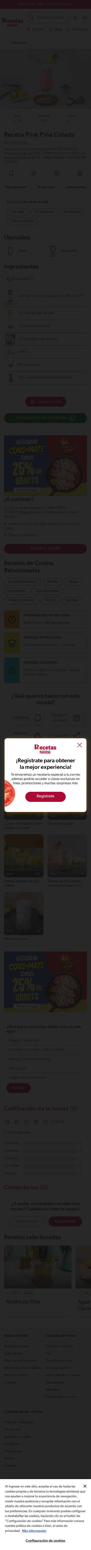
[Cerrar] (84, 1486)
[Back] (79, 745)
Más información (34, 1531)
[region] (45, 1514)
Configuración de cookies (45, 1540)
